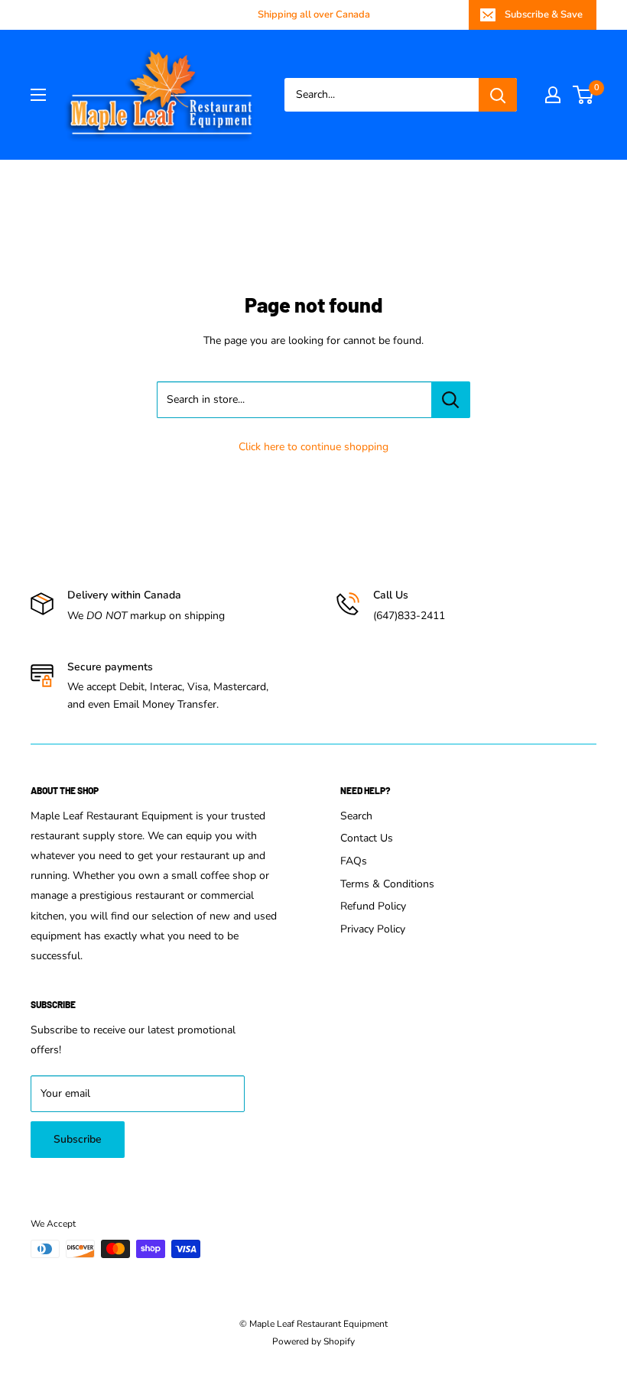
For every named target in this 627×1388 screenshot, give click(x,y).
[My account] (552, 94)
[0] (583, 95)
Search (356, 816)
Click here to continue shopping (313, 446)
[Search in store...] (450, 399)
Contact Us (366, 838)
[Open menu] (38, 95)
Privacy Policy (372, 929)
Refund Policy (373, 906)
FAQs (353, 861)
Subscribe (78, 1139)
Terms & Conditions (387, 884)
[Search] (498, 95)
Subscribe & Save (544, 14)
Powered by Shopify (313, 1341)
